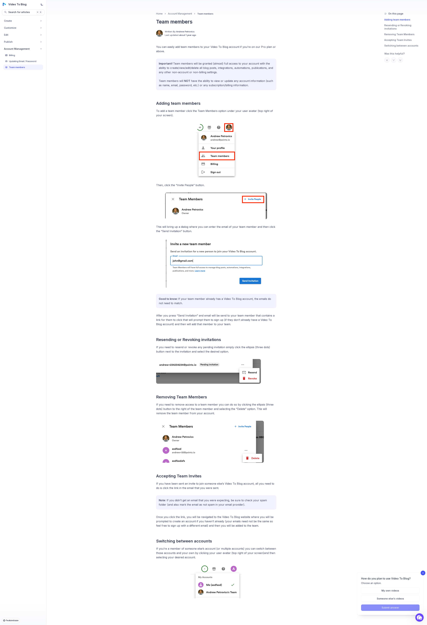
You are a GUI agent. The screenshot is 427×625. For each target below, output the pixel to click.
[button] (419, 617)
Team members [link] (205, 13)
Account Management (180, 13)
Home (159, 13)
